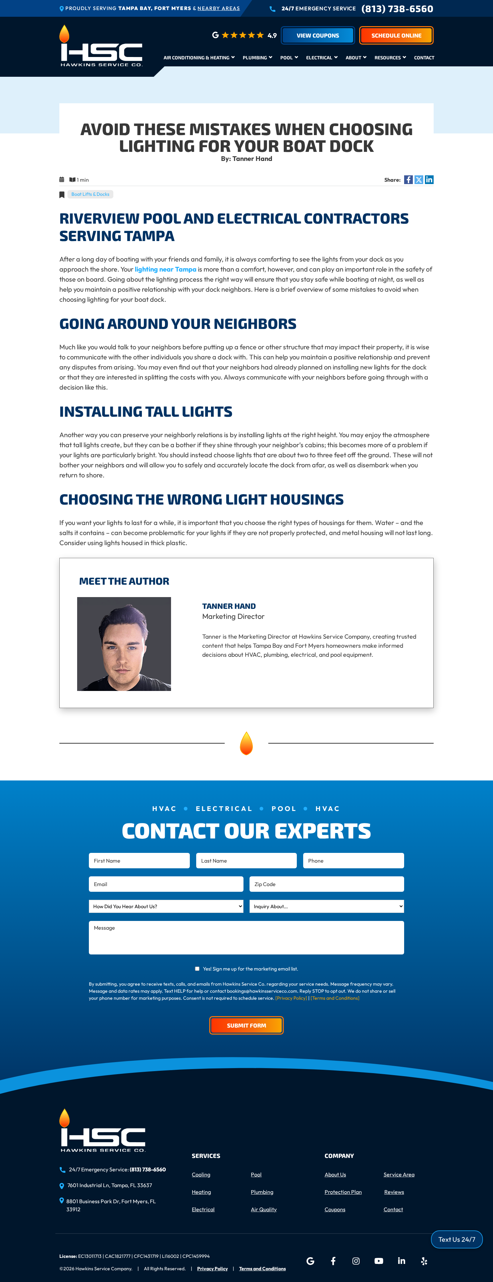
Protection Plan (343, 1191)
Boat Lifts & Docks (90, 194)
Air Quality (264, 1209)
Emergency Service (319, 8)
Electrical (319, 57)
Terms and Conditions (262, 1269)
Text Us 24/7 (457, 1239)
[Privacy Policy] (291, 998)
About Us (335, 1174)
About (353, 57)
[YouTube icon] (379, 1261)
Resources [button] (388, 57)
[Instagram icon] (356, 1261)
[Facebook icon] (333, 1261)
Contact (424, 57)
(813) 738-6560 (398, 8)
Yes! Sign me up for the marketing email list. (250, 969)
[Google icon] (310, 1261)
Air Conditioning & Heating (196, 57)
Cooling (201, 1174)
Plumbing (255, 57)
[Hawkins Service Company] (101, 44)
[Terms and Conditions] (335, 998)
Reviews (394, 1191)
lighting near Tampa (166, 269)
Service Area (399, 1174)
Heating (201, 1191)
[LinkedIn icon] (401, 1261)
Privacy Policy (212, 1269)
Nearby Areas (219, 8)
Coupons (335, 1209)
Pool (286, 57)
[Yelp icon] (424, 1261)
